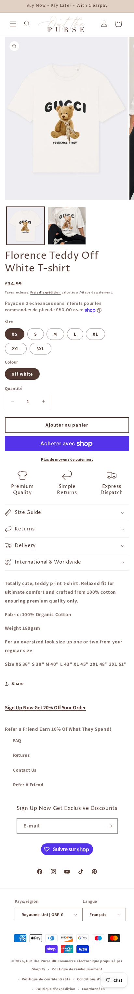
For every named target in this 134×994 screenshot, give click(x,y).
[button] (13, 24)
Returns (21, 755)
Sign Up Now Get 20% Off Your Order (45, 707)
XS (15, 334)
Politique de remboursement (77, 969)
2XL (16, 349)
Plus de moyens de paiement (67, 459)
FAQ (17, 740)
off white (22, 374)
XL (95, 334)
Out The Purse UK (41, 961)
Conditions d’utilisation (98, 979)
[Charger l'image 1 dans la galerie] (26, 226)
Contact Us (24, 770)
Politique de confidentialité (46, 979)
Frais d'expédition (45, 292)
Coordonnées (93, 989)
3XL (40, 349)
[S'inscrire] (110, 826)
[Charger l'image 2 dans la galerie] (67, 226)
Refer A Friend (28, 785)
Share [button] (17, 683)
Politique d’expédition (55, 989)
